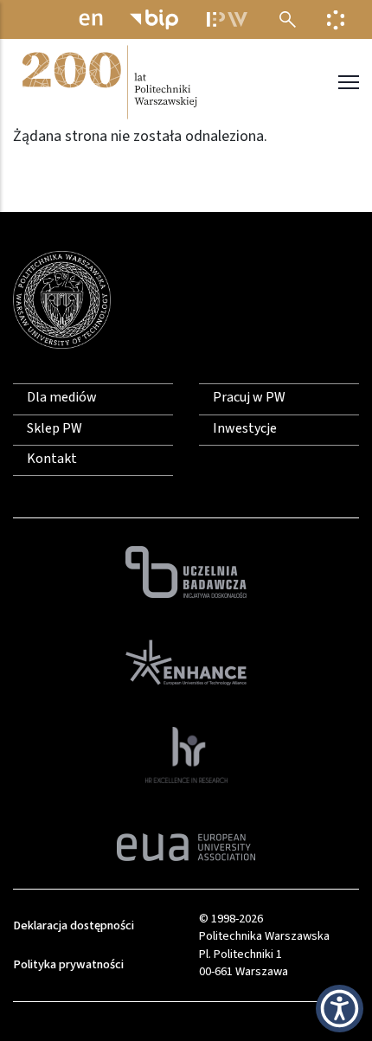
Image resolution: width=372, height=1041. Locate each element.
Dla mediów (62, 397)
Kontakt (52, 458)
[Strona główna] (108, 82)
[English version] (91, 19)
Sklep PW (54, 428)
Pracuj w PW (249, 397)
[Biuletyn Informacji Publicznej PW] (154, 19)
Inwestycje (245, 428)
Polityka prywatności (68, 964)
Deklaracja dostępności (73, 925)
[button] (339, 1008)
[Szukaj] (287, 19)
